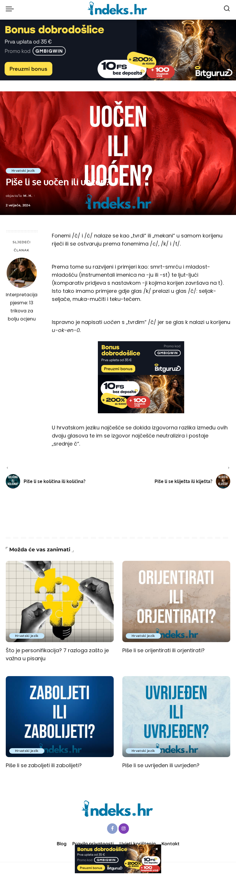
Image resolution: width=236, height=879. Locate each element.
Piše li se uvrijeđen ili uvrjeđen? (160, 765)
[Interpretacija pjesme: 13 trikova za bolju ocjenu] (22, 273)
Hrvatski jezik (23, 171)
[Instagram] (124, 828)
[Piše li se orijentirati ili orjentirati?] (176, 601)
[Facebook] (112, 828)
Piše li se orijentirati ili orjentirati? (163, 650)
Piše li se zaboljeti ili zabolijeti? (44, 765)
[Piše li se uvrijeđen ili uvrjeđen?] (176, 716)
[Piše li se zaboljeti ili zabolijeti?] (60, 716)
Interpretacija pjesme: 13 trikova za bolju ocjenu (21, 306)
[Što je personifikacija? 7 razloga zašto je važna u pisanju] (60, 601)
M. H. (27, 196)
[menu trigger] (11, 8)
